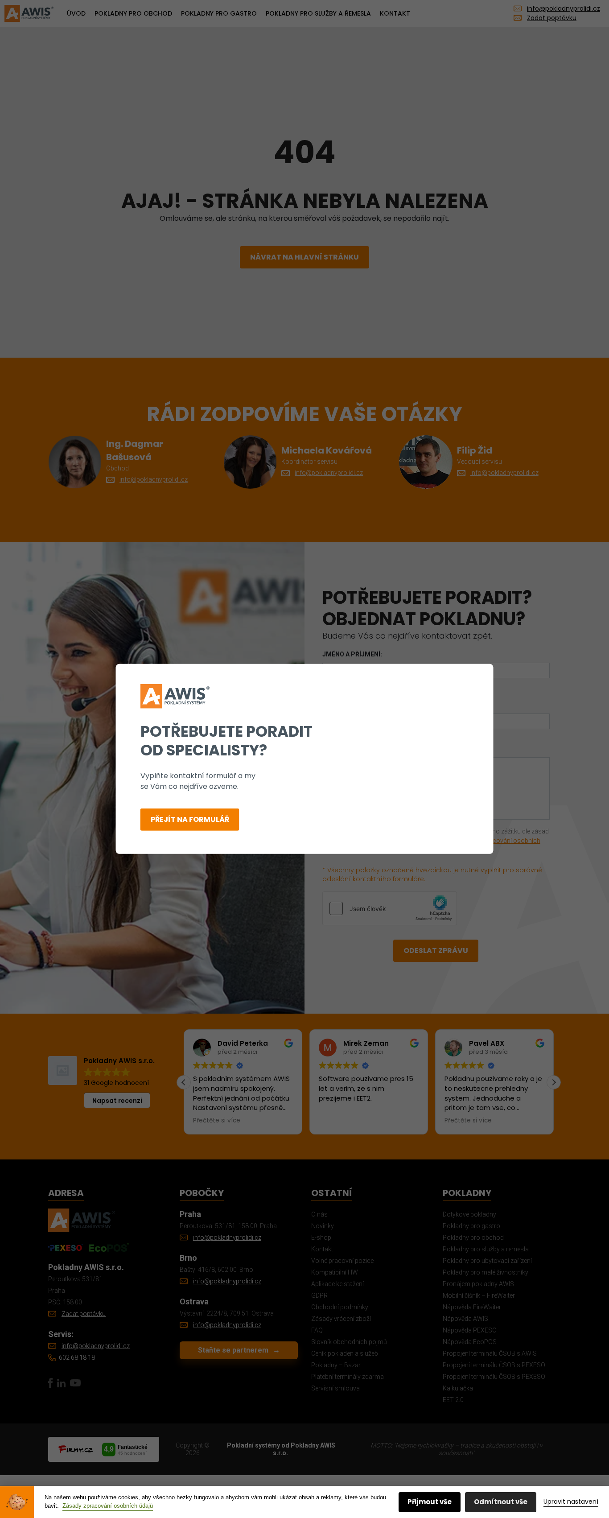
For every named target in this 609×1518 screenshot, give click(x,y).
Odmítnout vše (500, 1501)
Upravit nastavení (570, 1501)
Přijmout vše (429, 1501)
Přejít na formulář (190, 819)
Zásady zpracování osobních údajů (107, 1505)
